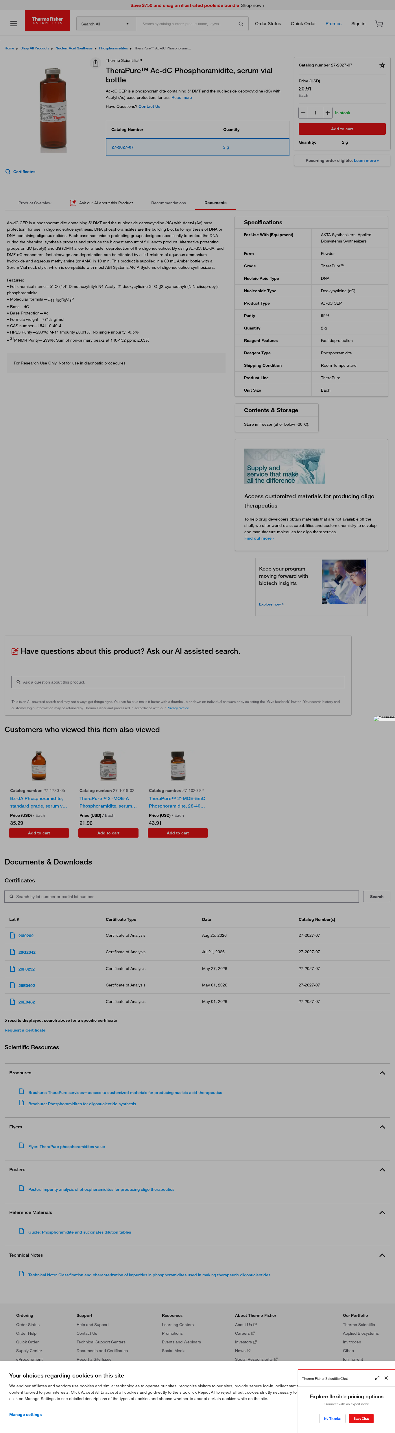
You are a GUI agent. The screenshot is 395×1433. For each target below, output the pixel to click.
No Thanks (332, 1418)
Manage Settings (25, 1414)
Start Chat (361, 1418)
